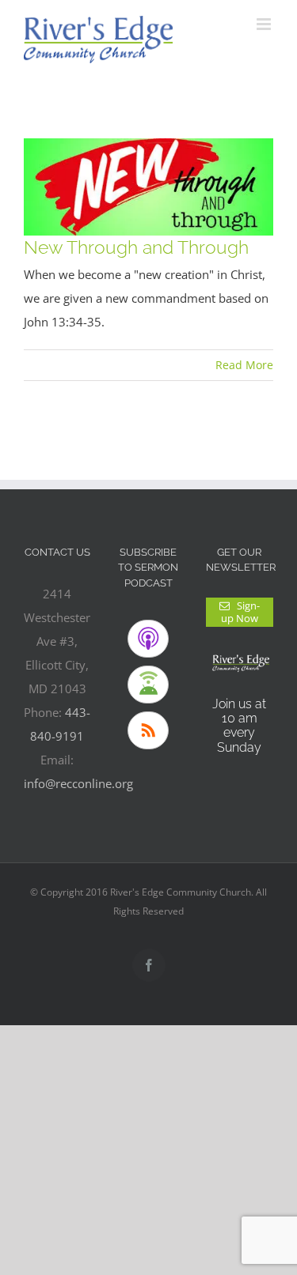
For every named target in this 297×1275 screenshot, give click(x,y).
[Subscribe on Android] (148, 685)
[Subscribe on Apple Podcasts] (148, 639)
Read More (244, 364)
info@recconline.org (78, 783)
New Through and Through (136, 247)
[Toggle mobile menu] (265, 24)
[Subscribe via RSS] (148, 730)
